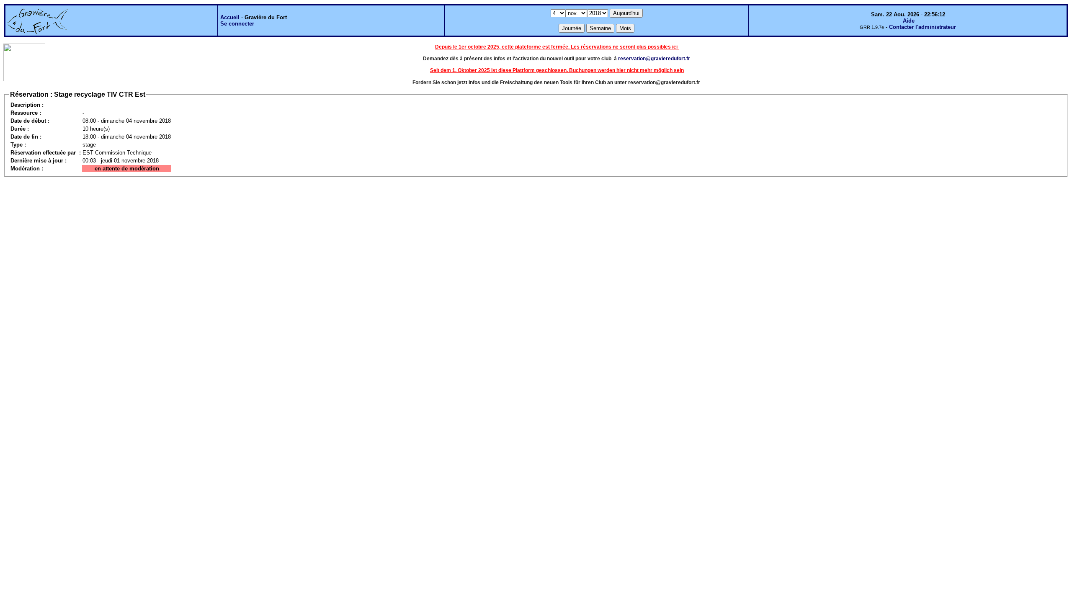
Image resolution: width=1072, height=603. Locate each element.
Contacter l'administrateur (922, 27)
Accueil (230, 17)
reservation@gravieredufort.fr (654, 59)
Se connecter (237, 24)
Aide (909, 21)
